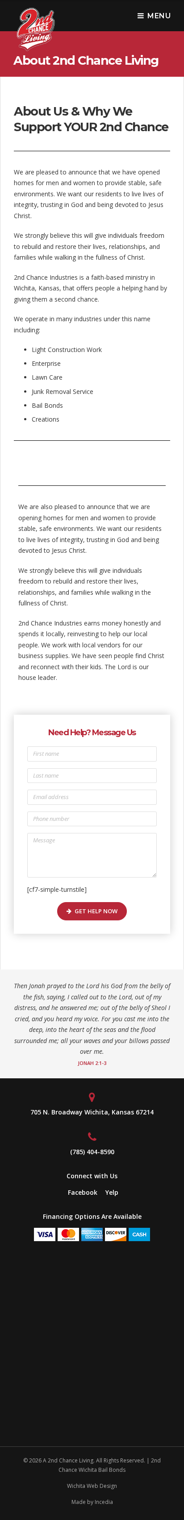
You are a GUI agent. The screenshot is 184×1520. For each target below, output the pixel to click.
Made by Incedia (92, 1502)
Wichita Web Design (92, 1486)
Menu (159, 16)
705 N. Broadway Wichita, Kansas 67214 (92, 1112)
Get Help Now (96, 911)
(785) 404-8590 (92, 1151)
